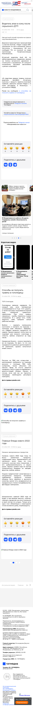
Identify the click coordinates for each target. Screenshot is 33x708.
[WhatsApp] (20, 410)
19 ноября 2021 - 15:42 (8, 29)
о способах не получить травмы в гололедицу (16, 92)
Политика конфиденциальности (10, 703)
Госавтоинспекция (8, 19)
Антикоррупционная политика (9, 686)
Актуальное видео (8, 585)
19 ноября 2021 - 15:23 (8, 296)
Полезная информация (9, 285)
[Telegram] (15, 165)
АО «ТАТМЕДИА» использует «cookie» (9, 689)
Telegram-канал (24, 122)
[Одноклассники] (10, 165)
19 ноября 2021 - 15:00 (8, 446)
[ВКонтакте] (6, 165)
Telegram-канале (20, 103)
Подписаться (22, 702)
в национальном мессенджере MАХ (16, 113)
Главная (20, 585)
